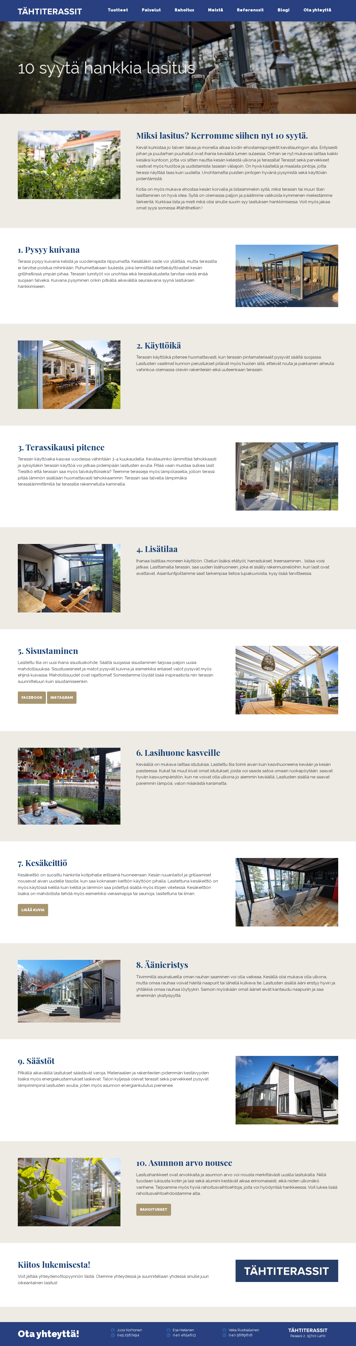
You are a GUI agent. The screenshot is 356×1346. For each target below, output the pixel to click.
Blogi (284, 10)
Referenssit (250, 10)
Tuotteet (118, 10)
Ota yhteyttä (317, 10)
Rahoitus (184, 10)
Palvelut (151, 10)
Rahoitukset (153, 1209)
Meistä (215, 10)
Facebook (31, 697)
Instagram (61, 697)
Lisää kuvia (32, 910)
